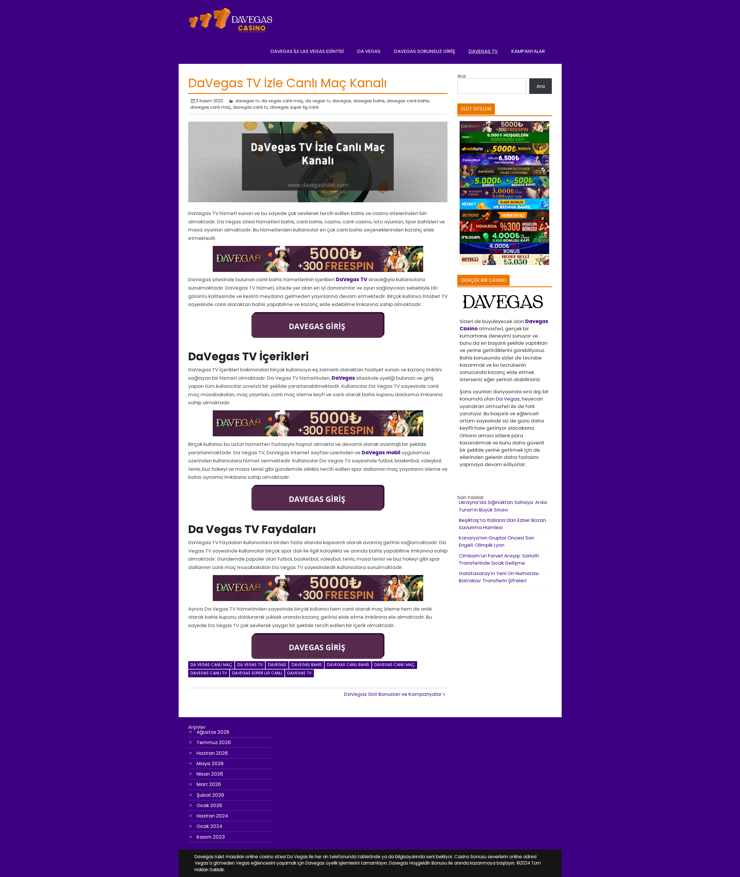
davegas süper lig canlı (294, 107)
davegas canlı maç (210, 107)
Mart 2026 (209, 784)
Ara (461, 76)
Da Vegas (368, 51)
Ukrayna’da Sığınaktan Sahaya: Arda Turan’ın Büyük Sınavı (503, 506)
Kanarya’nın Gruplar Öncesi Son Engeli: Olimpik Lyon (496, 541)
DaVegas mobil (381, 452)
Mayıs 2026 (210, 763)
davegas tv (247, 101)
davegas (341, 101)
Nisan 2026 (210, 773)
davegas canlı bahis (408, 101)
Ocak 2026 (209, 805)
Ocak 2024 (209, 826)
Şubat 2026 (210, 794)
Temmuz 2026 (214, 742)
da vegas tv (317, 101)
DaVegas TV (483, 51)
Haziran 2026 (212, 753)
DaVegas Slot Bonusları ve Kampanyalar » (394, 694)
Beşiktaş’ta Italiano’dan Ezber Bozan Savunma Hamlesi (502, 524)
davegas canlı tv (250, 107)
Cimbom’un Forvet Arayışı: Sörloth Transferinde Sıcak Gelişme (499, 559)
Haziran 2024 (212, 815)
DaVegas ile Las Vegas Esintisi (307, 51)
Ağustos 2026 (213, 731)
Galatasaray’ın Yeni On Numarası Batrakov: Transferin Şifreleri (499, 577)
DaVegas (343, 377)
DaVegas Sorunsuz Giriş (424, 51)
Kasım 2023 (211, 836)
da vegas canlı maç (282, 101)
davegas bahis (369, 101)
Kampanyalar (528, 51)
